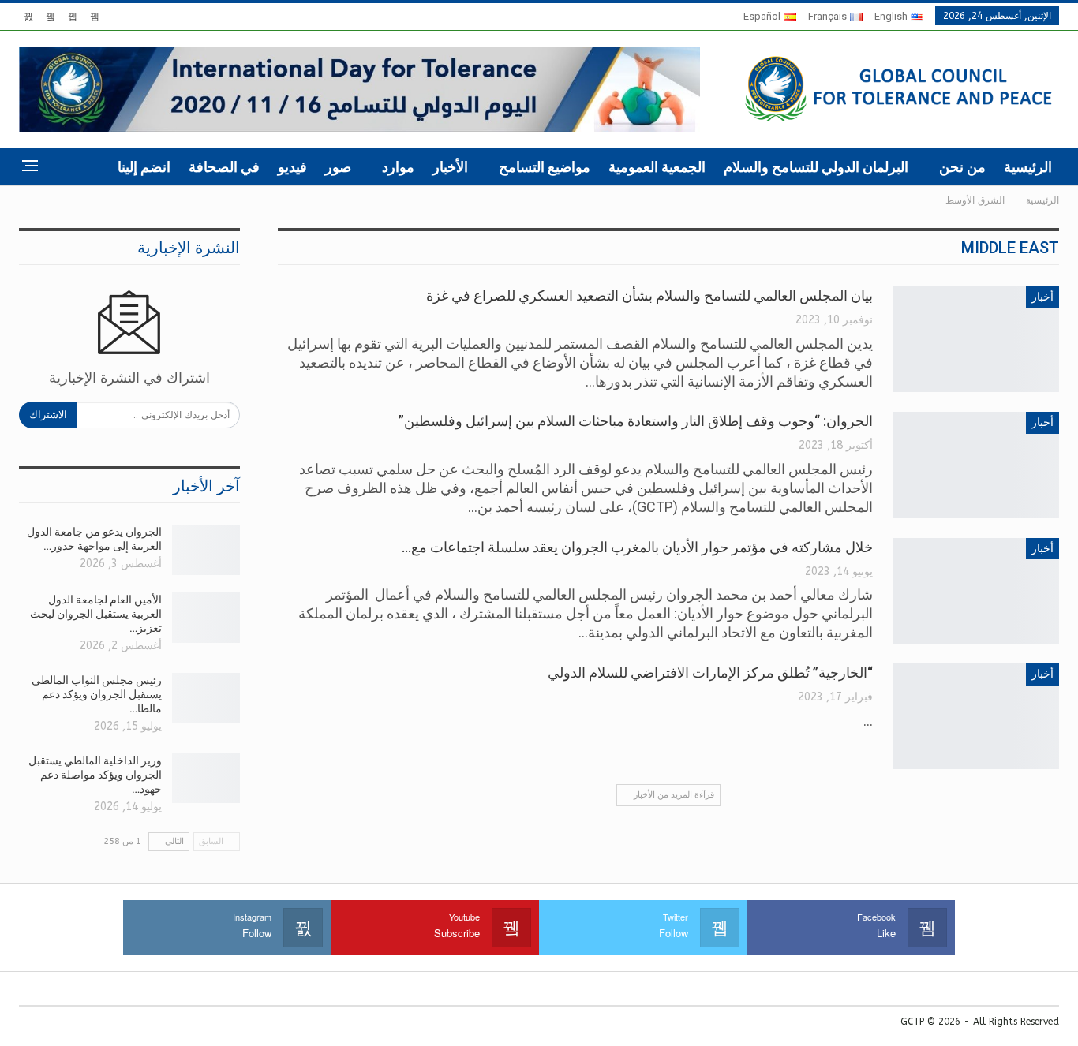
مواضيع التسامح (544, 167)
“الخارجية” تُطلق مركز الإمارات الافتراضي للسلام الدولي (710, 672)
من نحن (962, 167)
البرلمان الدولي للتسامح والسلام (816, 167)
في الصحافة (224, 167)
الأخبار (450, 167)
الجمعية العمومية (657, 167)
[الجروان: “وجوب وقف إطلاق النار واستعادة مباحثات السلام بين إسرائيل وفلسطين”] (976, 464)
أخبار (1042, 297)
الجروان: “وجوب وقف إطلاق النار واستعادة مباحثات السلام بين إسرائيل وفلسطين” (636, 421)
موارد (398, 167)
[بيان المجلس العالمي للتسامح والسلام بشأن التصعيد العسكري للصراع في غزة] (976, 339)
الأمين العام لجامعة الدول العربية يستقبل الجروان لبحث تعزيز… (96, 613)
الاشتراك (48, 414)
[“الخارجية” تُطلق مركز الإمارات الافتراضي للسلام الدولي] (976, 716)
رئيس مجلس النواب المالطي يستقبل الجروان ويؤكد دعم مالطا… (97, 694)
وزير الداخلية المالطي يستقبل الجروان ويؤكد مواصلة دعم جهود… (95, 774)
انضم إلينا (144, 167)
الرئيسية (1028, 167)
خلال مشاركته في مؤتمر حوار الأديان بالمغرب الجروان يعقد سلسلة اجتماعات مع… (637, 547)
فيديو (292, 167)
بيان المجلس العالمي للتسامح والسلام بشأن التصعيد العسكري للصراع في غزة (649, 295)
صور (338, 167)
